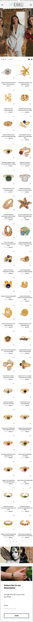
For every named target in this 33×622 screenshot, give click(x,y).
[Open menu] (3, 4)
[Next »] (26, 541)
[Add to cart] (14, 78)
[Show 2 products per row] (31, 59)
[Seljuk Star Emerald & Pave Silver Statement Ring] (8, 71)
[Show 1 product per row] (29, 59)
